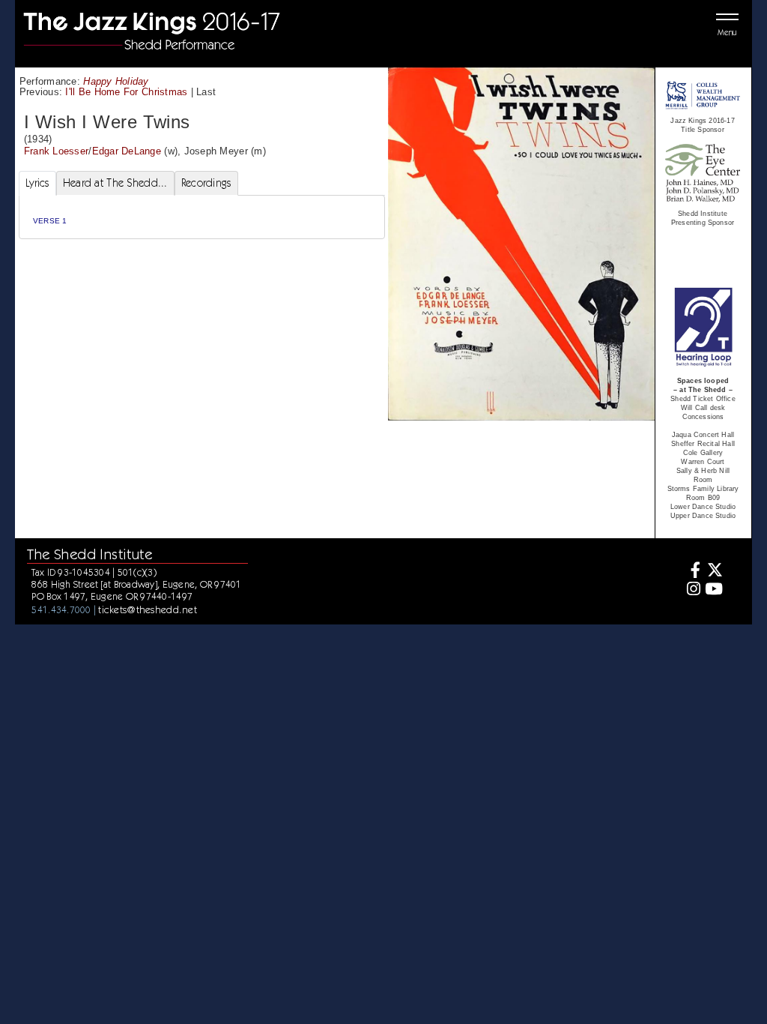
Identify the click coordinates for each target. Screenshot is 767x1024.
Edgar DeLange (126, 151)
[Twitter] (713, 571)
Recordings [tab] (206, 183)
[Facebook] (691, 571)
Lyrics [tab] (37, 183)
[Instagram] (691, 590)
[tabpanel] (201, 217)
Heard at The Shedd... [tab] (115, 183)
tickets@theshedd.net (147, 609)
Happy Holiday (115, 81)
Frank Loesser (56, 151)
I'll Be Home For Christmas (126, 91)
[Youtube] (713, 590)
